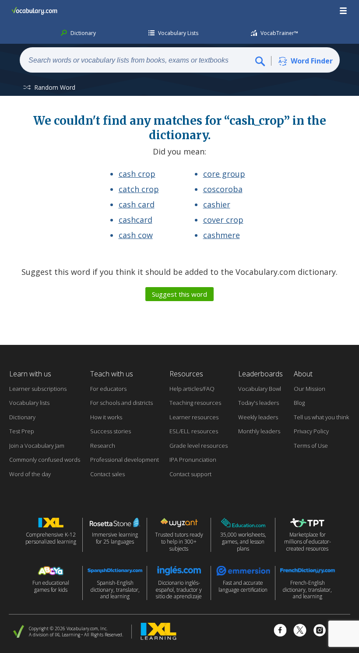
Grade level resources (198, 445)
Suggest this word (179, 294)
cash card (137, 204)
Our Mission (309, 389)
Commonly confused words (44, 459)
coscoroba (223, 189)
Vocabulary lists (29, 403)
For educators (108, 389)
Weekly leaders (258, 417)
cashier (216, 204)
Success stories (110, 431)
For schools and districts (121, 403)
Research (102, 445)
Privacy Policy (311, 431)
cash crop (137, 174)
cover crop (223, 219)
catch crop (139, 189)
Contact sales (107, 474)
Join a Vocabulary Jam (36, 445)
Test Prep (21, 431)
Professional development (124, 459)
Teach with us (111, 374)
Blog (299, 403)
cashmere (221, 235)
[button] (343, 11)
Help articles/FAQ (192, 389)
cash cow (136, 235)
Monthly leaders (259, 431)
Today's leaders (258, 403)
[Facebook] (280, 631)
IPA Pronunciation (192, 459)
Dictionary (22, 417)
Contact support (190, 474)
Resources (186, 374)
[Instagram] (319, 631)
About (303, 374)
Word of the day (30, 474)
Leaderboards (260, 374)
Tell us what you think (321, 417)
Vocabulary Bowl (259, 389)
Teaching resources (195, 403)
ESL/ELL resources (193, 431)
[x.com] (299, 631)
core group (224, 174)
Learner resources (193, 417)
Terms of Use (311, 445)
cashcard (135, 219)
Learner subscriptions (38, 389)
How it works (106, 417)
